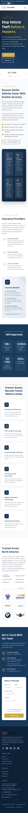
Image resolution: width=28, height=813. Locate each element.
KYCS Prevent (5, 774)
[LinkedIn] (7, 748)
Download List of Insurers (12, 314)
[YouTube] (5, 3)
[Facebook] (1, 3)
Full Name (7, 684)
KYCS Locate (5, 771)
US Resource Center (7, 763)
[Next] (27, 74)
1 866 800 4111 (21, 1)
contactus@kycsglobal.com (9, 1)
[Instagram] (14, 748)
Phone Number (8, 691)
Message (6, 697)
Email (16, 684)
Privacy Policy (17, 709)
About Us (4, 756)
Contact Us (8, 60)
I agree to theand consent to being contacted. (15, 710)
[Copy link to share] (3, 748)
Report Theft (8, 55)
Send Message (14, 715)
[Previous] (1, 74)
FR (11, 3)
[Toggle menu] (25, 7)
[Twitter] (3, 3)
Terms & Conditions (7, 761)
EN (8, 3)
